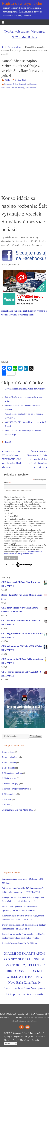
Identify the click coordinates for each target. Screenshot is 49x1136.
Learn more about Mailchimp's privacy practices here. (23, 552)
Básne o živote (8, 768)
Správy (14, 88)
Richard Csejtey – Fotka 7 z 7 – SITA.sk (19, 943)
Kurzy (7, 1040)
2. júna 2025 (20, 80)
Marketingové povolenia (14, 497)
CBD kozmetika (9, 778)
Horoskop (24, 1040)
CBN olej (6, 804)
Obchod (39, 1036)
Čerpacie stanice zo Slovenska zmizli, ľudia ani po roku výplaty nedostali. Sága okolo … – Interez (37, 459)
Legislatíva (23, 84)
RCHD (7, 80)
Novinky (33, 84)
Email (7, 482)
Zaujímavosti (30, 88)
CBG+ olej (7, 799)
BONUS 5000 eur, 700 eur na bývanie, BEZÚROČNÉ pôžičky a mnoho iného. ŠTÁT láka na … (12, 459)
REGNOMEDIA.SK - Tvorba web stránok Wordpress (22, 1014)
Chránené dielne (14, 47)
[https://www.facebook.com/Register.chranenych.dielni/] (21, 1027)
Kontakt (35, 1040)
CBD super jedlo (9, 794)
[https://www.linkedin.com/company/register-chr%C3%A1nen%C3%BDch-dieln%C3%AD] (27, 1027)
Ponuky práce (36, 1033)
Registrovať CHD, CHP (23, 1036)
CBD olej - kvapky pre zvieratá (15, 789)
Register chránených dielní (22, 3)
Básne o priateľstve (10, 757)
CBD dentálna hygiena (12, 773)
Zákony (21, 88)
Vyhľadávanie (35, 736)
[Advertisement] (24, 117)
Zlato (15, 1040)
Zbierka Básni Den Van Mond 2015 (17, 810)
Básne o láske (8, 752)
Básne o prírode (9, 762)
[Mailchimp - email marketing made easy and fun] (19, 567)
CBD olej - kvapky (10, 783)
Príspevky (5, 88)
